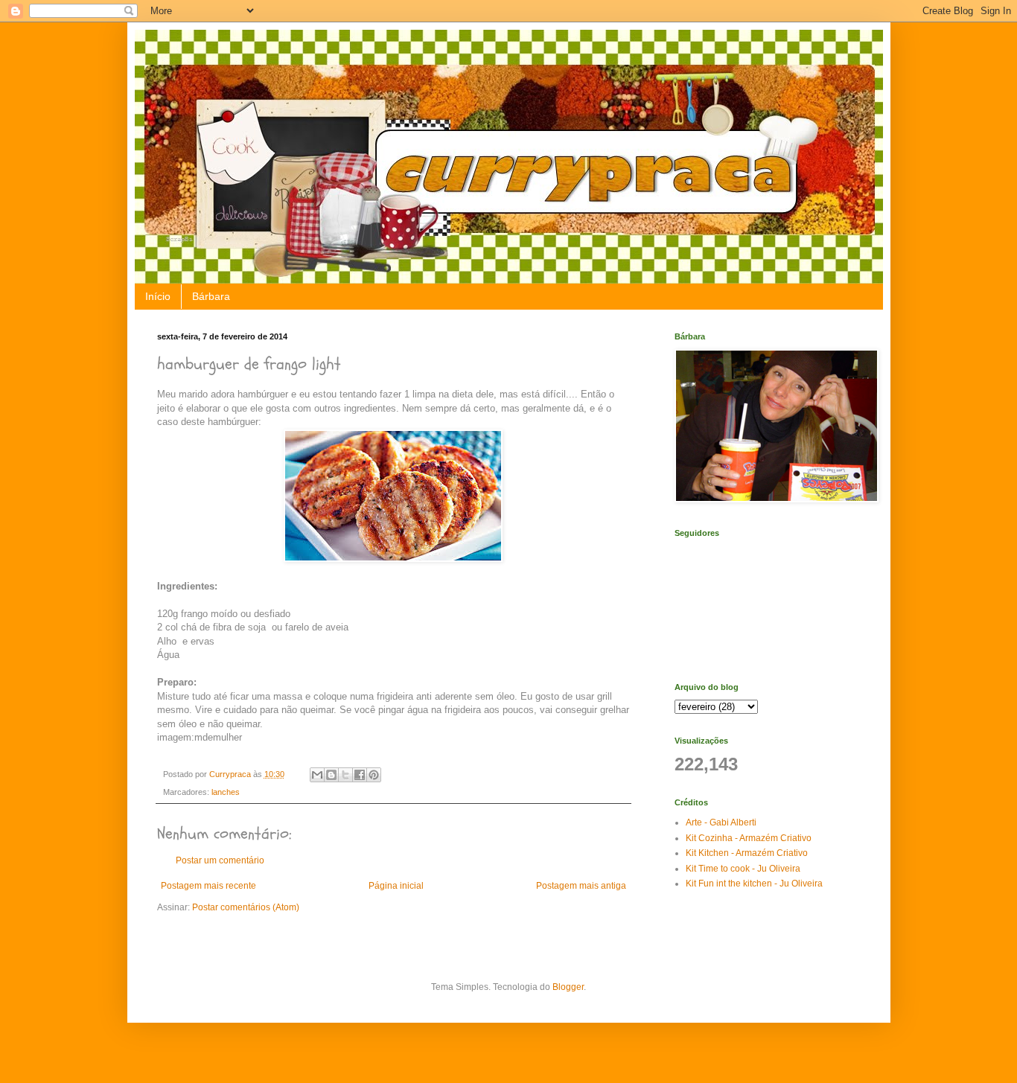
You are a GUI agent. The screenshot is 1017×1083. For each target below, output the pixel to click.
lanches (225, 792)
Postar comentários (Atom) (245, 907)
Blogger (568, 987)
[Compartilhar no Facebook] (359, 774)
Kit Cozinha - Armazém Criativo (749, 838)
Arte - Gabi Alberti (721, 822)
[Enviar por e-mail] (317, 774)
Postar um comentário (220, 860)
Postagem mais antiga (581, 886)
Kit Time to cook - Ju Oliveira (743, 868)
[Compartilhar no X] (345, 774)
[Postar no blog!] (331, 774)
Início (157, 296)
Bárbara (211, 296)
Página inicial (396, 886)
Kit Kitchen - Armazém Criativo (747, 853)
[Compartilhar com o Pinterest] (373, 774)
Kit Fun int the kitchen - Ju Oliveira (754, 883)
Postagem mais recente (208, 886)
